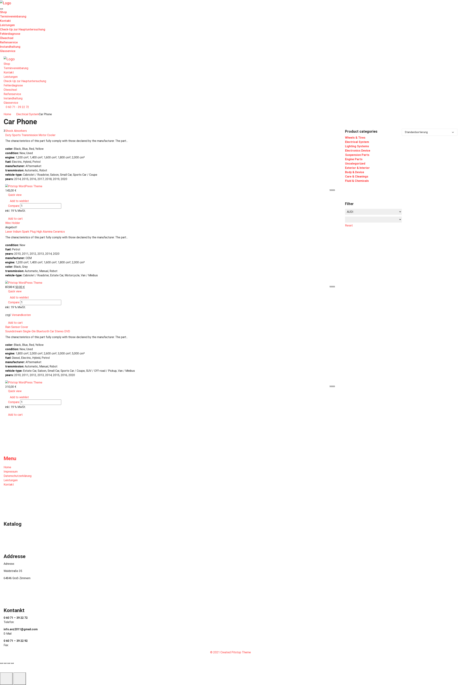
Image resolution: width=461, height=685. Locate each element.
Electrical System (27, 114)
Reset (349, 225)
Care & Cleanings (356, 176)
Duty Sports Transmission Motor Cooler (30, 135)
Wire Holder (12, 223)
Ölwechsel (6, 38)
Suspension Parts (357, 155)
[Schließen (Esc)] (1, 663)
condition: (12, 153)
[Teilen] (5, 663)
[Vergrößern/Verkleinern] (12, 663)
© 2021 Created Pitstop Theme (230, 652)
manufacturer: (15, 166)
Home (7, 114)
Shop (3, 12)
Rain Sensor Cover (16, 327)
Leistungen (7, 25)
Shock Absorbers (16, 130)
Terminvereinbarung (13, 16)
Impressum (11, 471)
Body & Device (354, 172)
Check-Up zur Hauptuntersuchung (22, 29)
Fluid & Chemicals (357, 181)
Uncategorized (355, 163)
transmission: (14, 170)
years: (9, 179)
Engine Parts (353, 159)
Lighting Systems (357, 146)
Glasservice (7, 51)
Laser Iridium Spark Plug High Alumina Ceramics (35, 231)
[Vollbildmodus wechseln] (8, 663)
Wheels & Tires (355, 137)
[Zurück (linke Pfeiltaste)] (6, 678)
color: (9, 149)
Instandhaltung (10, 46)
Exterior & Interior (357, 168)
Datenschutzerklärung (18, 476)
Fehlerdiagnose (10, 33)
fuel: (8, 161)
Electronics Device (357, 150)
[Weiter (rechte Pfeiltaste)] (19, 678)
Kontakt (5, 21)
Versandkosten (21, 315)
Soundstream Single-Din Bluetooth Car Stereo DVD (37, 331)
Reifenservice (9, 42)
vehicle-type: (13, 174)
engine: (10, 157)
